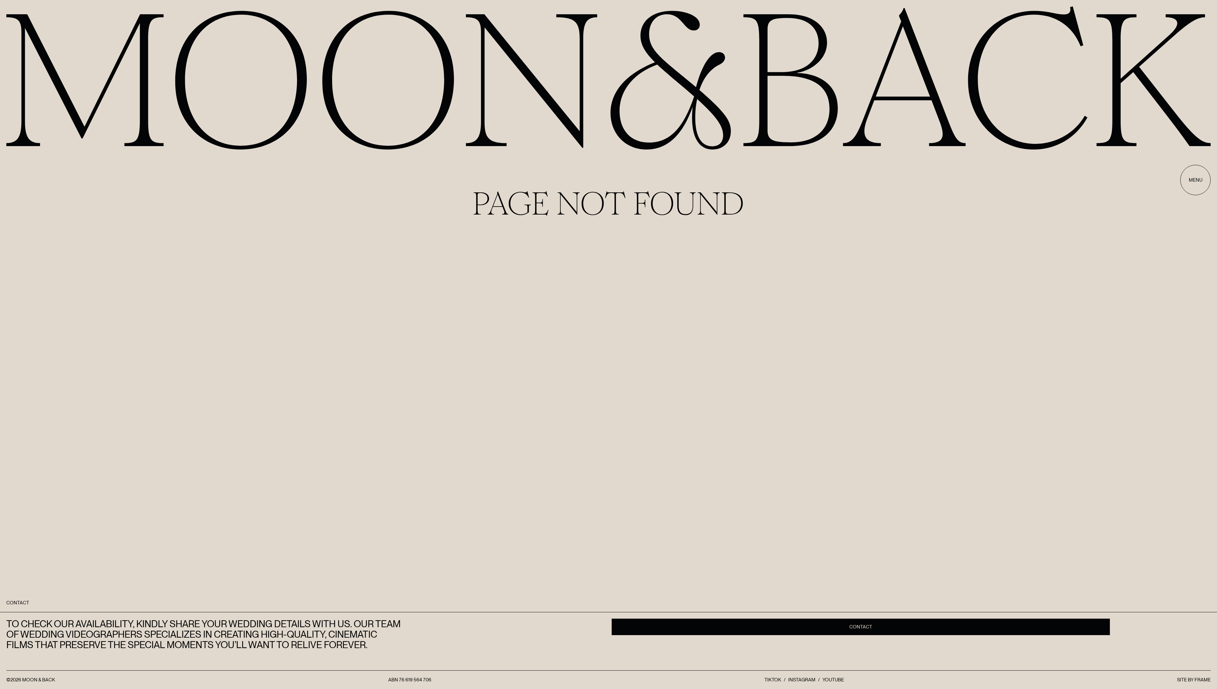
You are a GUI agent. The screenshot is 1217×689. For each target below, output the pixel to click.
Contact (860, 627)
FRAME (1202, 680)
